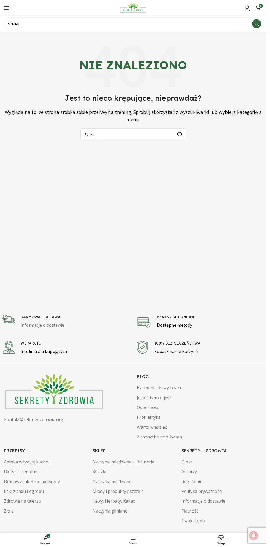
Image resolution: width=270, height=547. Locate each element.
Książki (99, 471)
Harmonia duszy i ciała (159, 388)
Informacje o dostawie (203, 501)
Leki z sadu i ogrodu (24, 491)
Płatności (190, 511)
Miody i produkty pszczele (118, 491)
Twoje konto (193, 521)
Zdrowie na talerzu (22, 501)
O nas (187, 462)
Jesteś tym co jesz (154, 398)
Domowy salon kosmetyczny (32, 481)
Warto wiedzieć (152, 427)
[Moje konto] (247, 8)
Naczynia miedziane (112, 481)
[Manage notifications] (253, 535)
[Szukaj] (256, 23)
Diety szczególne (20, 471)
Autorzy (189, 471)
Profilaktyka (149, 417)
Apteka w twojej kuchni (26, 462)
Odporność (148, 407)
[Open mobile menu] (6, 8)
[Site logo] (133, 7)
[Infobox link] (66, 322)
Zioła (9, 511)
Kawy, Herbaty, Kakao (114, 501)
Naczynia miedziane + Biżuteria (123, 462)
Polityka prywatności (201, 491)
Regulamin (191, 481)
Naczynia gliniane (110, 511)
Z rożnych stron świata (159, 437)
